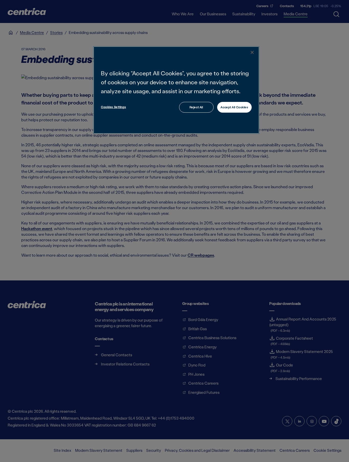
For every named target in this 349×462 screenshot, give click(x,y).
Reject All (196, 107)
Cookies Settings (113, 107)
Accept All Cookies (234, 107)
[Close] (252, 52)
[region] (176, 90)
